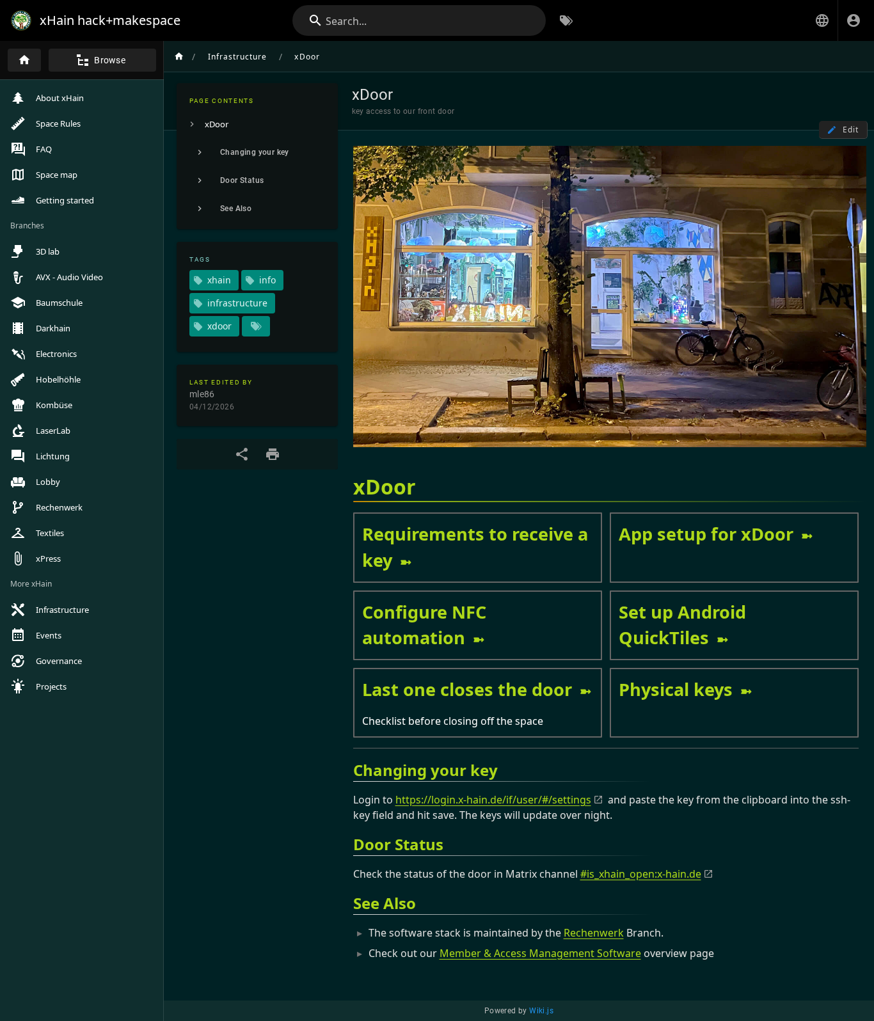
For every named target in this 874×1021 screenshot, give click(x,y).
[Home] (24, 60)
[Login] (853, 20)
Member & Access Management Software (540, 953)
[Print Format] (272, 454)
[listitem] (257, 124)
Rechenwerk (594, 933)
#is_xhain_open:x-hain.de (640, 874)
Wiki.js (541, 1010)
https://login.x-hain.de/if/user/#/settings (493, 800)
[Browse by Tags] (566, 20)
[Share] (241, 454)
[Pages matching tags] (256, 326)
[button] (822, 20)
